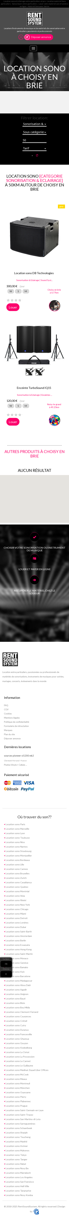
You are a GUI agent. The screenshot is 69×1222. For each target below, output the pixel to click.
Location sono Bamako (16, 967)
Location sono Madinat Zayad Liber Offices (26, 1070)
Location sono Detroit (16, 918)
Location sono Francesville (18, 1034)
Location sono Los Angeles (19, 1177)
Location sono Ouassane (17, 1092)
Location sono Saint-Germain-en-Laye (24, 1110)
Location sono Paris (15, 824)
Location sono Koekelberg (18, 1047)
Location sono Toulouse (17, 837)
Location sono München (17, 1088)
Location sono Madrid (16, 1141)
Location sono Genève (16, 962)
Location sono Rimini (15, 900)
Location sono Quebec (16, 886)
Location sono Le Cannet (18, 1061)
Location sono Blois (15, 1003)
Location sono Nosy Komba (19, 1195)
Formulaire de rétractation (16, 726)
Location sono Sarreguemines (20, 1123)
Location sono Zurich (16, 878)
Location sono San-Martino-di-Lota (22, 1119)
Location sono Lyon (15, 833)
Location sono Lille (14, 864)
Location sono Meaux (16, 1079)
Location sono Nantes (16, 846)
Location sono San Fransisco (19, 1181)
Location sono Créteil (16, 1021)
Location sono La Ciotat (17, 1052)
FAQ (6, 705)
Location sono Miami (15, 913)
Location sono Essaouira (17, 945)
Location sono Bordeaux (17, 860)
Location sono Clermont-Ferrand (21, 1012)
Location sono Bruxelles (17, 873)
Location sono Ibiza (15, 895)
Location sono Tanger (16, 1159)
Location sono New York (17, 904)
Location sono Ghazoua (17, 1038)
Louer (13, 307)
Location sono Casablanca (18, 882)
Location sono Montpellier (18, 855)
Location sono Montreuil (17, 1083)
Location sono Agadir (16, 989)
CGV (6, 709)
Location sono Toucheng (17, 1137)
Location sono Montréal (17, 891)
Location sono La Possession (19, 1056)
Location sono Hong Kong (18, 949)
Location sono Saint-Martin (19, 953)
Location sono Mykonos (17, 1150)
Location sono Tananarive (18, 1190)
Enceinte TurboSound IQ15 (34, 388)
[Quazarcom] (36, 1211)
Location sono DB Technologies (34, 273)
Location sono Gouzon (16, 1043)
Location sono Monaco (16, 958)
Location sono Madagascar (18, 980)
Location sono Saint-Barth (18, 931)
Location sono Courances (18, 1016)
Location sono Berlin (15, 940)
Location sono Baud (15, 998)
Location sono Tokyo (15, 1155)
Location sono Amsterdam (18, 936)
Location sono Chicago (16, 909)
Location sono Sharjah (16, 1132)
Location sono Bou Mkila (17, 1007)
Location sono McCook (17, 1074)
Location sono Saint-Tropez (19, 1114)
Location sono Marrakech (18, 1172)
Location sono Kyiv (15, 971)
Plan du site (9, 734)
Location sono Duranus (17, 1029)
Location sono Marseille (17, 828)
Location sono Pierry (15, 1096)
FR (6, 964)
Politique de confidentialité (16, 722)
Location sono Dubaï (15, 927)
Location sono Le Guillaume (19, 1065)
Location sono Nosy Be (17, 1168)
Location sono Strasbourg (18, 851)
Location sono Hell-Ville (17, 1186)
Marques (8, 730)
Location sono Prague (16, 1105)
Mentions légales (12, 717)
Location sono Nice (15, 842)
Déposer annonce (41, 37)
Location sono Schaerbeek (18, 1128)
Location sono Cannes (16, 869)
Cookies (8, 713)
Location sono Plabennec (18, 1101)
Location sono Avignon (16, 994)
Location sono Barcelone (17, 976)
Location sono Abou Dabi (18, 985)
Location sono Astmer (16, 1146)
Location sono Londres (16, 922)
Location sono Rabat (15, 1163)
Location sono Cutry (15, 1025)
